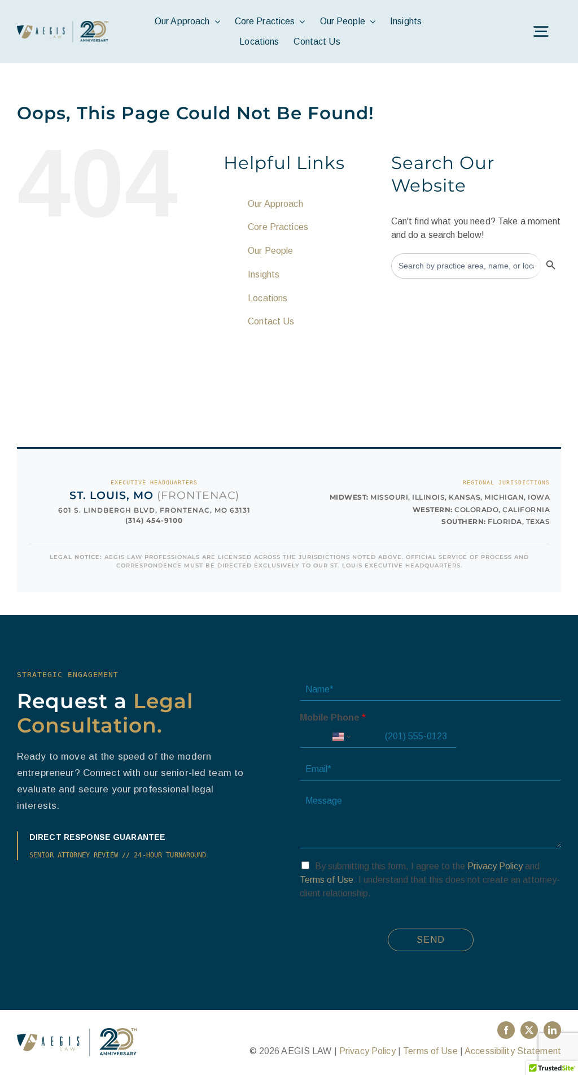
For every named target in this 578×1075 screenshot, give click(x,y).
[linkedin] (552, 1030)
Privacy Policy (495, 866)
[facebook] (506, 1030)
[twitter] (529, 1030)
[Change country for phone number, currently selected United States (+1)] (341, 737)
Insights (263, 274)
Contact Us (271, 321)
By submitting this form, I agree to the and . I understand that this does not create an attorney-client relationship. (430, 879)
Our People (270, 250)
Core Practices (278, 227)
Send (431, 939)
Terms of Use (326, 880)
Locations (267, 298)
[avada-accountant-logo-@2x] (62, 25)
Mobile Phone (333, 717)
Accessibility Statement (513, 1051)
